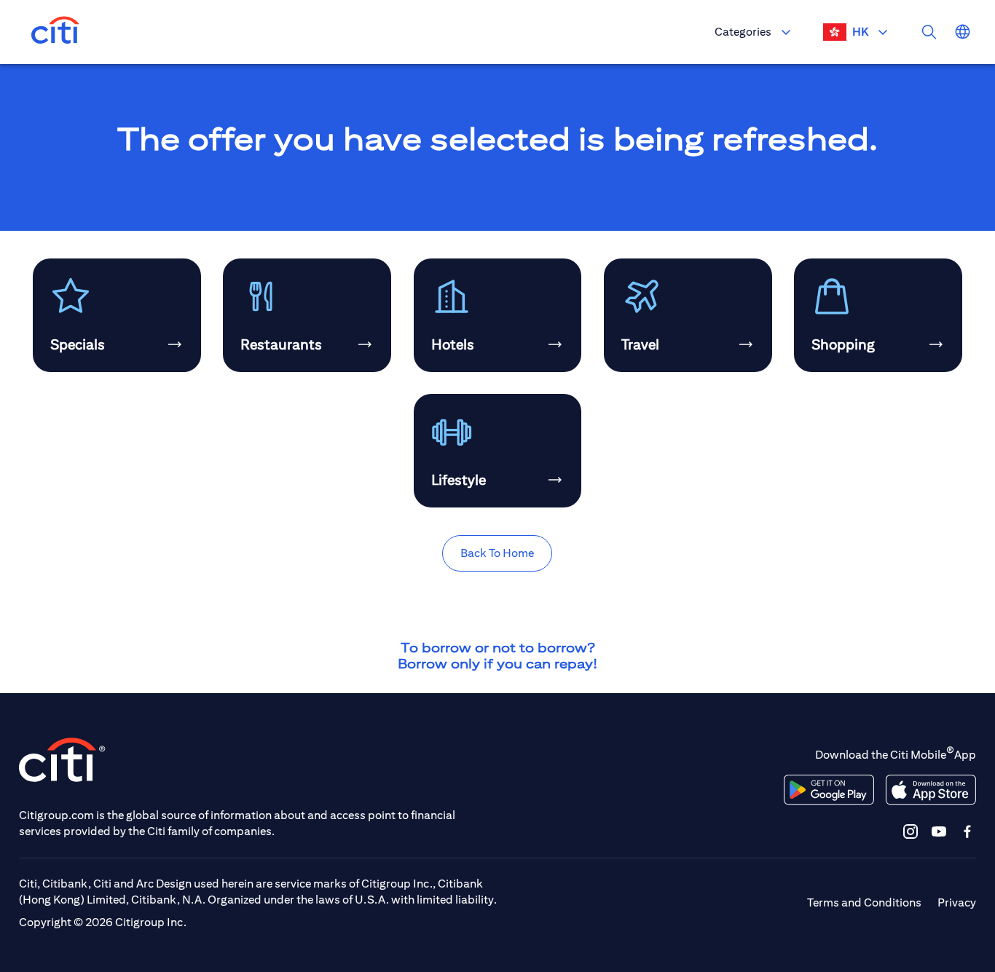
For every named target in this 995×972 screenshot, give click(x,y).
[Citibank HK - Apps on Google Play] (829, 790)
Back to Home (497, 553)
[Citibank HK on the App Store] (930, 790)
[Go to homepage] (55, 32)
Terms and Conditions (864, 902)
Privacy (956, 902)
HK (860, 32)
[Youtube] (939, 831)
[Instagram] (910, 831)
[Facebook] (967, 831)
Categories (743, 32)
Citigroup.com (56, 815)
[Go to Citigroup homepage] (62, 760)
